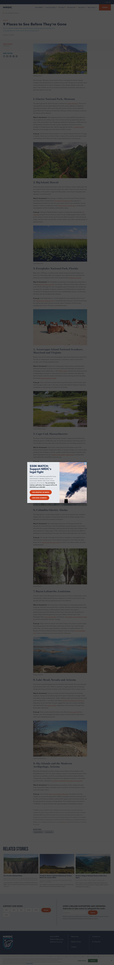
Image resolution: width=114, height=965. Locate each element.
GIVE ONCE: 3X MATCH (39, 498)
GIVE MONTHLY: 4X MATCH (40, 492)
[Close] (85, 463)
